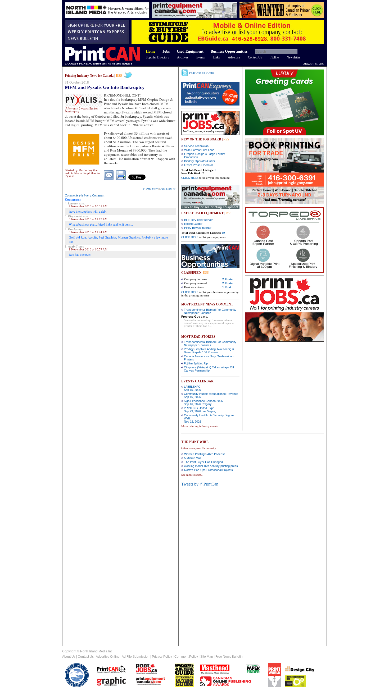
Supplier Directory (157, 57)
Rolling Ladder (193, 223)
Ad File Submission (136, 656)
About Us (68, 656)
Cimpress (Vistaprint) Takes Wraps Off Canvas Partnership (209, 369)
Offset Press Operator (198, 165)
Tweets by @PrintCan (199, 484)
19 (223, 232)
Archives (182, 57)
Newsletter (293, 57)
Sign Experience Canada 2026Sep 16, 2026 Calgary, (203, 402)
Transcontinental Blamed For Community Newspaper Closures (210, 311)
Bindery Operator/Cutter (199, 161)
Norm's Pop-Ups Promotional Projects (208, 470)
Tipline (274, 57)
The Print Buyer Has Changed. (204, 462)
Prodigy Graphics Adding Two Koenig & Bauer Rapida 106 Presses (209, 350)
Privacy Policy (162, 656)
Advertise (234, 57)
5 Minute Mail (192, 458)
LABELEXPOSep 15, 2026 (192, 388)
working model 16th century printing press (211, 466)
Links (216, 57)
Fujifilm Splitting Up (196, 363)
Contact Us (255, 57)
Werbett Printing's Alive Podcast (204, 454)
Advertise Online (108, 656)
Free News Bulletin (229, 656)
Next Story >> (168, 188)
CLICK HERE (189, 177)
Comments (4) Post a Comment (84, 195)
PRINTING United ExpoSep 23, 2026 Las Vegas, (200, 409)
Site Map (206, 656)
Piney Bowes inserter (197, 227)
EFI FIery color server (198, 219)
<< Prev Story (150, 188)
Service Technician (196, 146)
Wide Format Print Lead (199, 150)
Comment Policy (186, 656)
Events (200, 57)
